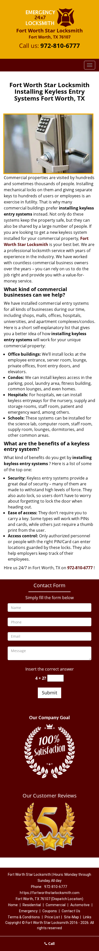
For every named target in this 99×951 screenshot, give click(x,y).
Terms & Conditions (24, 917)
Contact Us (71, 911)
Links (87, 917)
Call (51, 943)
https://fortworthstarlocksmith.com (49, 893)
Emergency (28, 911)
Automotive (80, 905)
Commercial (55, 905)
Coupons (49, 911)
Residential (32, 905)
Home (13, 905)
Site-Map (71, 917)
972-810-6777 (60, 45)
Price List (52, 917)
